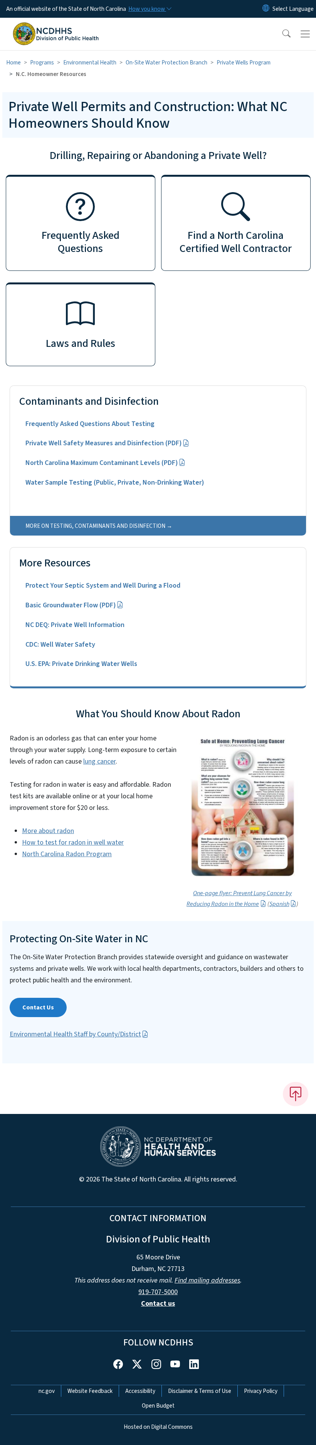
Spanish (279, 904)
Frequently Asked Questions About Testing (90, 424)
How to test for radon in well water (73, 842)
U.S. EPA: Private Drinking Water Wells (81, 664)
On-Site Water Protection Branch (166, 62)
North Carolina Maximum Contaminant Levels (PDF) (101, 463)
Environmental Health (89, 62)
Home (13, 62)
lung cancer (99, 761)
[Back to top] (295, 1094)
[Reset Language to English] (265, 9)
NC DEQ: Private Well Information (74, 625)
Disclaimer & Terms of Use (199, 1391)
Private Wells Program (244, 62)
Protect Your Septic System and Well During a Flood (102, 585)
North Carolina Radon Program (67, 854)
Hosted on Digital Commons (158, 1427)
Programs (42, 62)
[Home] (55, 26)
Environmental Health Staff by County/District (75, 1034)
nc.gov (47, 1391)
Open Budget (158, 1405)
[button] (281, 34)
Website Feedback (90, 1391)
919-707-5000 (158, 1292)
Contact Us (38, 1007)
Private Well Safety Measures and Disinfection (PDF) (103, 443)
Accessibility (140, 1391)
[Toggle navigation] (305, 34)
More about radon (48, 831)
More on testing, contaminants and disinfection (95, 526)
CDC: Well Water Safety (60, 644)
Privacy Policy (260, 1391)
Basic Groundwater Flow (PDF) (70, 605)
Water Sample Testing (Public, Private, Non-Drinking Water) (114, 482)
